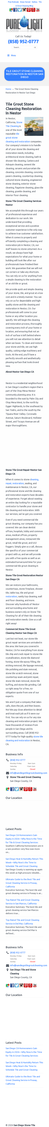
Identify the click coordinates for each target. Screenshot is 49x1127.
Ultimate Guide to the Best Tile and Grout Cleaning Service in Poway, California (23, 883)
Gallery (34, 2)
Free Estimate (13, 2)
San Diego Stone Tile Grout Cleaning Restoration (24, 24)
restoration (11, 596)
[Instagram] (24, 11)
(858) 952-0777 (23, 41)
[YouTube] (38, 11)
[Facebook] (15, 11)
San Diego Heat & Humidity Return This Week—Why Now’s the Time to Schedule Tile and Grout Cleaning (24, 862)
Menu (13, 55)
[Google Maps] (11, 11)
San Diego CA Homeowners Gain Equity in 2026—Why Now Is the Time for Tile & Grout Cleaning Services (24, 839)
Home (8, 89)
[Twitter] (20, 11)
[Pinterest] (29, 11)
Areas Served (25, 2)
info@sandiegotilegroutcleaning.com (28, 773)
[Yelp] (33, 11)
